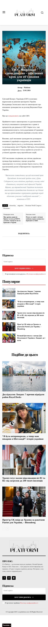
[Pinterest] (26, 242)
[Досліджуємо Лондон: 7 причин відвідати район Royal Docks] (8, 292)
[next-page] (7, 528)
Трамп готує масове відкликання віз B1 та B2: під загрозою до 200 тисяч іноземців (31, 315)
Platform (27, 87)
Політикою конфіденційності (36, 274)
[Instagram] (9, 578)
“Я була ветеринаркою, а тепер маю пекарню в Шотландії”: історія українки (30, 304)
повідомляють (13, 116)
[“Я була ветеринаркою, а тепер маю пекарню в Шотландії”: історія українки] (8, 303)
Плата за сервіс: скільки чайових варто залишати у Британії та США (35, 218)
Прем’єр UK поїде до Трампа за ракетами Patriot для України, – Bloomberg (29, 326)
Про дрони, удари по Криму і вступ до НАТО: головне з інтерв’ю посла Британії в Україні (12, 219)
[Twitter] (21, 242)
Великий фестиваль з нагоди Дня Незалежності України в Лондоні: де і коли (31, 338)
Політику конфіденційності (29, 603)
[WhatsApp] (32, 242)
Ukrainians (6, 208)
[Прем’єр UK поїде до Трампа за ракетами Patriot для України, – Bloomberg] (8, 326)
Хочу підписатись (23, 268)
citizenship (12, 205)
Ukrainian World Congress (33, 205)
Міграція (24, 65)
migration (20, 205)
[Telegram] (13, 578)
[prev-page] (3, 528)
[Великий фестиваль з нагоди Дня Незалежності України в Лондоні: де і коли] (8, 338)
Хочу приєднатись (22, 597)
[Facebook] (16, 242)
